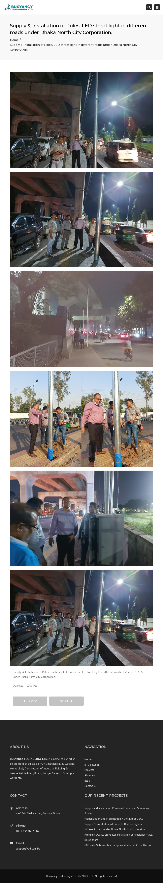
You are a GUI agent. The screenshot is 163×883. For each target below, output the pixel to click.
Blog (87, 780)
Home (14, 40)
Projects (89, 770)
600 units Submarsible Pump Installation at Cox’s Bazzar (117, 845)
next (65, 701)
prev (31, 701)
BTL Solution (92, 764)
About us (89, 775)
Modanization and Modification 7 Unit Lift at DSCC (113, 818)
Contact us (90, 786)
